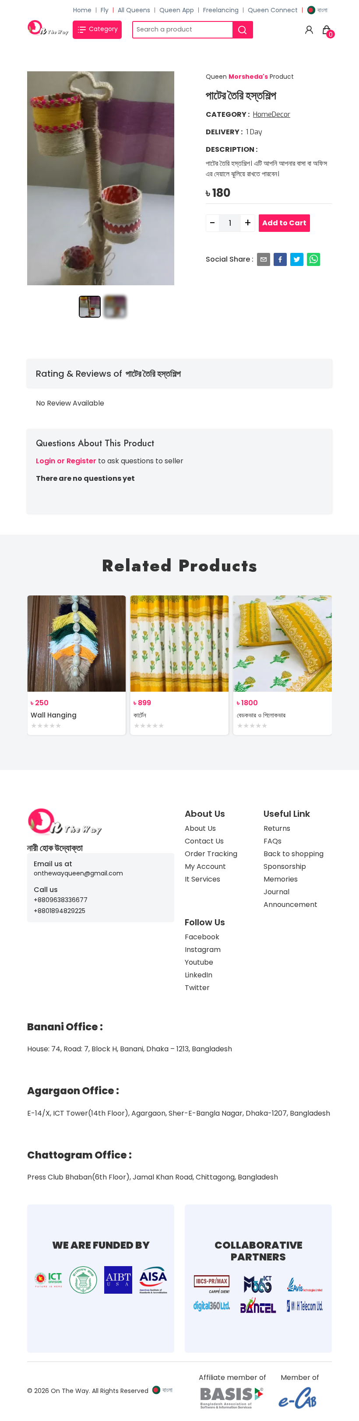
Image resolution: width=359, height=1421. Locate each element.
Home (82, 10)
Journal (276, 892)
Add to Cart (284, 223)
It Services (202, 879)
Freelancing (221, 10)
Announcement (290, 905)
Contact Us (204, 841)
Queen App (176, 10)
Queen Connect (273, 10)
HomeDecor (271, 114)
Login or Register (66, 461)
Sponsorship (285, 866)
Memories (281, 879)
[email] (263, 259)
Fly (105, 10)
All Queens (134, 10)
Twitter (197, 988)
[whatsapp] (313, 259)
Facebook (202, 937)
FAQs (273, 841)
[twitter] (296, 259)
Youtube (199, 962)
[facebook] (280, 259)
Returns (277, 828)
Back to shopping (294, 854)
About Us (200, 828)
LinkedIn (198, 975)
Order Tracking (211, 854)
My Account (205, 866)
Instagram (203, 950)
